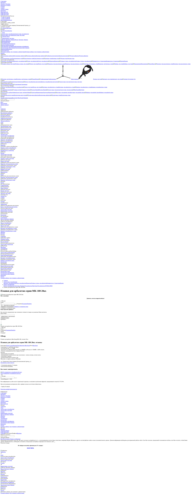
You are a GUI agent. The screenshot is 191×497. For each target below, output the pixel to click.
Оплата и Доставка (5, 4)
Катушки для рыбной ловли (8, 257)
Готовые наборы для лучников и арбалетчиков (12, 278)
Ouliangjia (25, 98)
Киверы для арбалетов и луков (8, 231)
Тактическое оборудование (7, 274)
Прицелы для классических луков (9, 164)
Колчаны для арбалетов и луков (9, 228)
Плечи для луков (5, 161)
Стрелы (2, 197)
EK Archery (15, 98)
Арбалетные (4, 204)
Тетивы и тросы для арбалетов (8, 147)
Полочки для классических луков (9, 177)
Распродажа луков (5, 271)
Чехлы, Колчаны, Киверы (7, 219)
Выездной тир (4, 12)
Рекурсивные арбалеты (6, 113)
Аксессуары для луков (6, 154)
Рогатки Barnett (4, 241)
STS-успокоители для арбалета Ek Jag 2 (11, 373)
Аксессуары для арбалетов (7, 135)
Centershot (3, 236)
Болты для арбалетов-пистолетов (9, 206)
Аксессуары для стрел (6, 209)
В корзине (27, 303)
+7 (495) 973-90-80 (5, 17)
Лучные (3, 201)
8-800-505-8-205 (5, 13)
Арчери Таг (4, 196)
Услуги (2, 276)
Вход (2, 102)
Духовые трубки (5, 239)
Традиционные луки (6, 126)
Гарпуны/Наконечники (6, 255)
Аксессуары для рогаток (7, 244)
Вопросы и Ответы (5, 5)
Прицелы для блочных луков (8, 166)
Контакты (3, 2)
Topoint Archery (4, 98)
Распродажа (4, 262)
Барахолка (3, 10)
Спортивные (4, 217)
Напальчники (4, 172)
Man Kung (20, 98)
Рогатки (3, 233)
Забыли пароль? (5, 104)
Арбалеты (3, 108)
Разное (2, 182)
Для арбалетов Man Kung (31, 286)
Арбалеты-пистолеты (6, 118)
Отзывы (3, 6)
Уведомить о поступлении (7, 306)
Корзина (3, 429)
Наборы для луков (5, 169)
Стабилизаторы (5, 185)
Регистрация (4, 103)
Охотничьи (3, 215)
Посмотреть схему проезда (7, 362)
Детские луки (4, 134)
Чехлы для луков (5, 225)
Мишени (3, 232)
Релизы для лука (5, 190)
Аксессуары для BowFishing (8, 252)
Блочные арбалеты (5, 115)
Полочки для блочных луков (8, 180)
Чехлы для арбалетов (6, 223)
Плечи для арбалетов (6, 142)
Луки (2, 122)
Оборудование (4, 188)
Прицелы (3, 145)
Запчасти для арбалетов (7, 139)
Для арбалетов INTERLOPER (44, 286)
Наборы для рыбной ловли (7, 260)
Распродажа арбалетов (6, 268)
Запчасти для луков (5, 193)
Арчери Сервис (5, 9)
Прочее (2, 153)
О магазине (3, 1)
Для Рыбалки (4, 248)
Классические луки (5, 129)
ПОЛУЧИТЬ (30, 448)
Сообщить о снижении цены (21, 306)
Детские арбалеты (5, 121)
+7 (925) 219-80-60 (5, 18)
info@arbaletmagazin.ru (6, 20)
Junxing (10, 98)
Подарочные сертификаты (7, 272)
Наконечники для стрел (7, 211)
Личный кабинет (5, 430)
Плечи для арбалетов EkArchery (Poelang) (14, 286)
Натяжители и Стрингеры (7, 150)
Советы (2, 8)
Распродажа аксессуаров (7, 266)
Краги (2, 174)
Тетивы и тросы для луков (7, 158)
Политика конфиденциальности (9, 389)
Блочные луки (4, 131)
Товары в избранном (15, 439)
